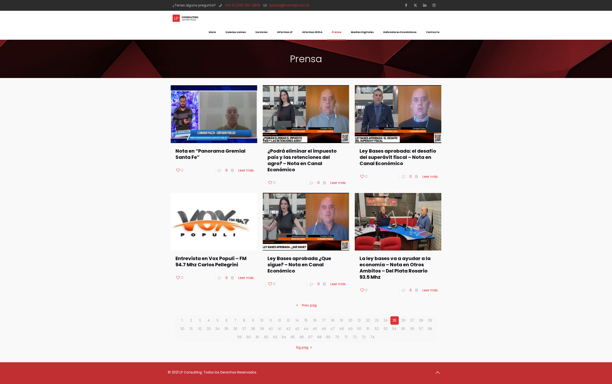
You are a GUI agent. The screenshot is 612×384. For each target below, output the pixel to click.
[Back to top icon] (439, 372)
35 (226, 328)
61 (257, 337)
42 (288, 328)
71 (345, 337)
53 (386, 328)
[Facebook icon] (407, 5)
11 (271, 320)
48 (341, 328)
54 (394, 328)
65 (293, 337)
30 (182, 328)
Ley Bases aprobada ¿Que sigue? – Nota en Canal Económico (299, 264)
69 (328, 337)
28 (421, 320)
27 (412, 320)
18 (332, 320)
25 (394, 320)
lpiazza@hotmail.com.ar (289, 5)
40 (270, 328)
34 (217, 328)
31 (191, 328)
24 (385, 320)
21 (359, 320)
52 (377, 328)
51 (367, 328)
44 (306, 328)
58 (430, 328)
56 (412, 328)
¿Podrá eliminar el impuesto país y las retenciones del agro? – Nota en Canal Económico (302, 160)
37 (244, 328)
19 (341, 320)
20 (350, 320)
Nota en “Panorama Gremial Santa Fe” (210, 154)
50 (359, 328)
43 (297, 328)
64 (284, 337)
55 (403, 328)
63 (275, 337)
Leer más (246, 170)
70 (337, 337)
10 (261, 320)
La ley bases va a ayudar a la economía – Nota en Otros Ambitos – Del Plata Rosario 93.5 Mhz (395, 267)
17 (323, 320)
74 (372, 337)
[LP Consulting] (185, 18)
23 (377, 320)
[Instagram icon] (435, 5)
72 (355, 337)
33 (209, 328)
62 (266, 337)
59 (240, 337)
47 (332, 328)
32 (200, 328)
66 (302, 337)
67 (310, 337)
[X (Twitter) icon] (417, 5)
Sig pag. (302, 347)
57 (421, 328)
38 (253, 328)
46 (324, 328)
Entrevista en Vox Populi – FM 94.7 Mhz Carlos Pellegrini (210, 261)
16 (315, 320)
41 (279, 328)
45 (315, 328)
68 (319, 337)
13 (288, 320)
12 (279, 320)
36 (235, 328)
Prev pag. (309, 305)
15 (306, 320)
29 (430, 320)
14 (297, 320)
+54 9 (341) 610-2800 (242, 5)
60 (248, 337)
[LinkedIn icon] (426, 5)
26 (403, 320)
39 (262, 328)
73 (363, 337)
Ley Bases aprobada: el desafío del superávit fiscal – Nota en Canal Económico (398, 157)
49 (350, 328)
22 (368, 320)
